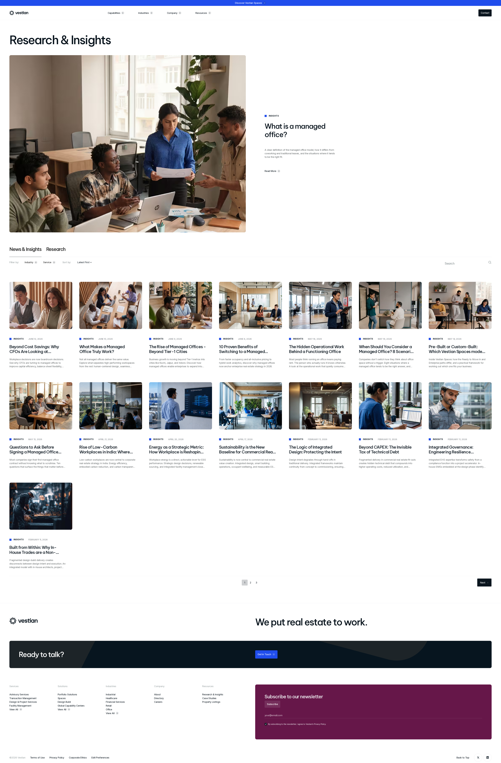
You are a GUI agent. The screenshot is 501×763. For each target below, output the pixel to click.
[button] (31, 262)
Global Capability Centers (71, 705)
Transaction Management (22, 698)
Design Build (64, 702)
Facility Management (20, 705)
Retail (109, 705)
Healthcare (111, 698)
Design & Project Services (23, 702)
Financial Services (115, 702)
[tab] (25, 251)
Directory (159, 698)
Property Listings (211, 702)
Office (109, 709)
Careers (158, 702)
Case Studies (209, 698)
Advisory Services (19, 694)
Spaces (62, 698)
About (157, 694)
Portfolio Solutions (67, 694)
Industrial (110, 694)
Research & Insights (212, 694)
